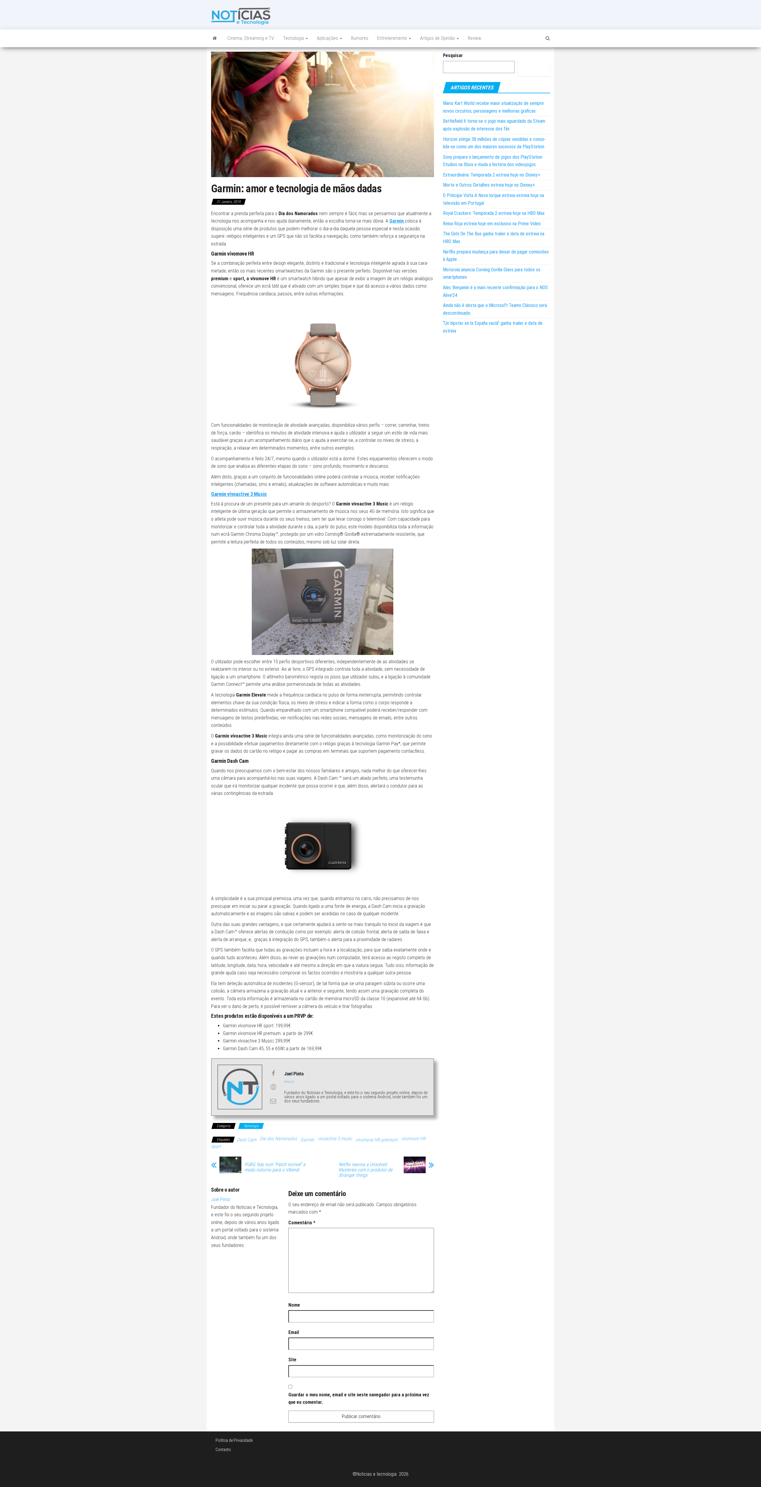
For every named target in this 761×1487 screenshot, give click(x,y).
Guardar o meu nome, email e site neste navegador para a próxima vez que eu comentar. (358, 1398)
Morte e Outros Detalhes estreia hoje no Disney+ (489, 185)
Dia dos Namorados (278, 1138)
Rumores (359, 38)
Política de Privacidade (234, 1440)
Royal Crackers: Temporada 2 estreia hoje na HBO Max (494, 213)
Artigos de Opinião (438, 38)
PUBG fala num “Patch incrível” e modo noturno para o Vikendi (274, 1167)
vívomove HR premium (376, 1140)
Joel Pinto (220, 1199)
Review (474, 38)
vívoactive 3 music (335, 1138)
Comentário (301, 1222)
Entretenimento (392, 38)
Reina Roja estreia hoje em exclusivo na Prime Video (492, 223)
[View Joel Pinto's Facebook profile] (273, 1073)
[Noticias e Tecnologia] (215, 38)
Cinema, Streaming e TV (250, 38)
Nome (294, 1305)
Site (292, 1359)
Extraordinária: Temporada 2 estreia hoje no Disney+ (491, 175)
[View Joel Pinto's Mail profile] (273, 1101)
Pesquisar (453, 55)
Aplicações (328, 38)
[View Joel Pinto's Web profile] (273, 1087)
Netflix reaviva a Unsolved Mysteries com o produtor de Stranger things (365, 1170)
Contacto (223, 1449)
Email (293, 1332)
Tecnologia (294, 38)
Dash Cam (246, 1140)
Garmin (307, 1140)
